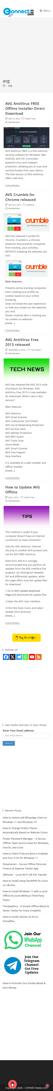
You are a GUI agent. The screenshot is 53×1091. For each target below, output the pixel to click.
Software (30, 205)
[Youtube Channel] (32, 657)
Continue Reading (12, 185)
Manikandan (14, 122)
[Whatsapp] (26, 657)
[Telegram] (19, 657)
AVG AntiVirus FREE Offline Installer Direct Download (25, 108)
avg (10, 85)
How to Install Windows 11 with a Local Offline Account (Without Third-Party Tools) (25, 896)
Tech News (36, 350)
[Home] (4, 85)
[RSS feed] (39, 657)
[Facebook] (6, 657)
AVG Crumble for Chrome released (20, 197)
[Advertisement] (26, 50)
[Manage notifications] (47, 1086)
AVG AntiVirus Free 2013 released (22, 342)
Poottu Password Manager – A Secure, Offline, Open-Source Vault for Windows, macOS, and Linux (26, 843)
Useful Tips (30, 118)
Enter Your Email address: (18, 730)
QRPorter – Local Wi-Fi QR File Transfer (25, 874)
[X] (12, 657)
